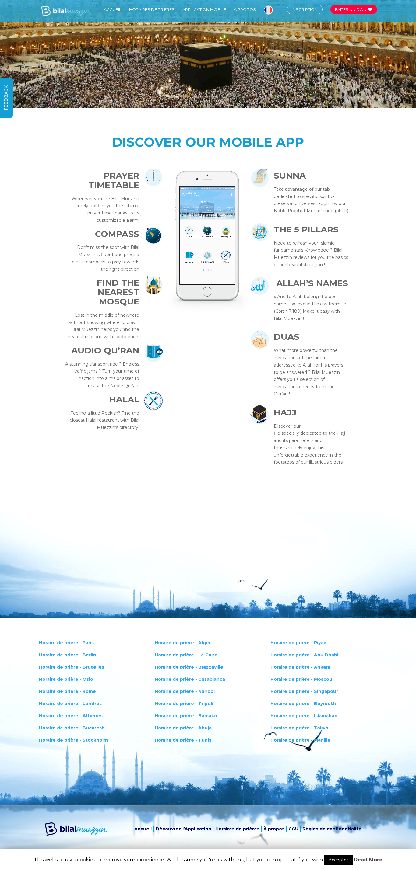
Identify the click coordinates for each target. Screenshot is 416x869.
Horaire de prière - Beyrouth (303, 703)
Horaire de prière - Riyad (298, 642)
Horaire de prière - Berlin (67, 655)
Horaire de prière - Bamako (186, 715)
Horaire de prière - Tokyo (299, 728)
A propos (245, 9)
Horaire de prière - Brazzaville (189, 667)
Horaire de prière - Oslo (66, 679)
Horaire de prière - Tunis (183, 740)
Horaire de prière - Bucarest (71, 728)
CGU (293, 829)
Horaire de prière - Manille (300, 740)
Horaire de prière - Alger (183, 642)
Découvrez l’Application (183, 829)
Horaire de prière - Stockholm (73, 740)
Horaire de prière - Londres (70, 703)
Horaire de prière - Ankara (300, 667)
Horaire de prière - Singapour (304, 691)
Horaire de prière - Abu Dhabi (304, 655)
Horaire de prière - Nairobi (185, 691)
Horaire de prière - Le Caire (186, 655)
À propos (273, 829)
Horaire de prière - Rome (67, 691)
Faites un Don (350, 9)
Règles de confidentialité (331, 829)
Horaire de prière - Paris (66, 642)
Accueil (112, 9)
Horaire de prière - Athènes (71, 715)
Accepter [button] (338, 860)
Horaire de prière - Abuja (183, 728)
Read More (368, 860)
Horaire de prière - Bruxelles (71, 667)
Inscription (305, 9)
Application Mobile (204, 9)
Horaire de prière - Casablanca (190, 679)
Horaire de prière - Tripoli (184, 703)
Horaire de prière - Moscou (301, 679)
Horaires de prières (152, 9)
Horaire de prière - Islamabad (303, 715)
